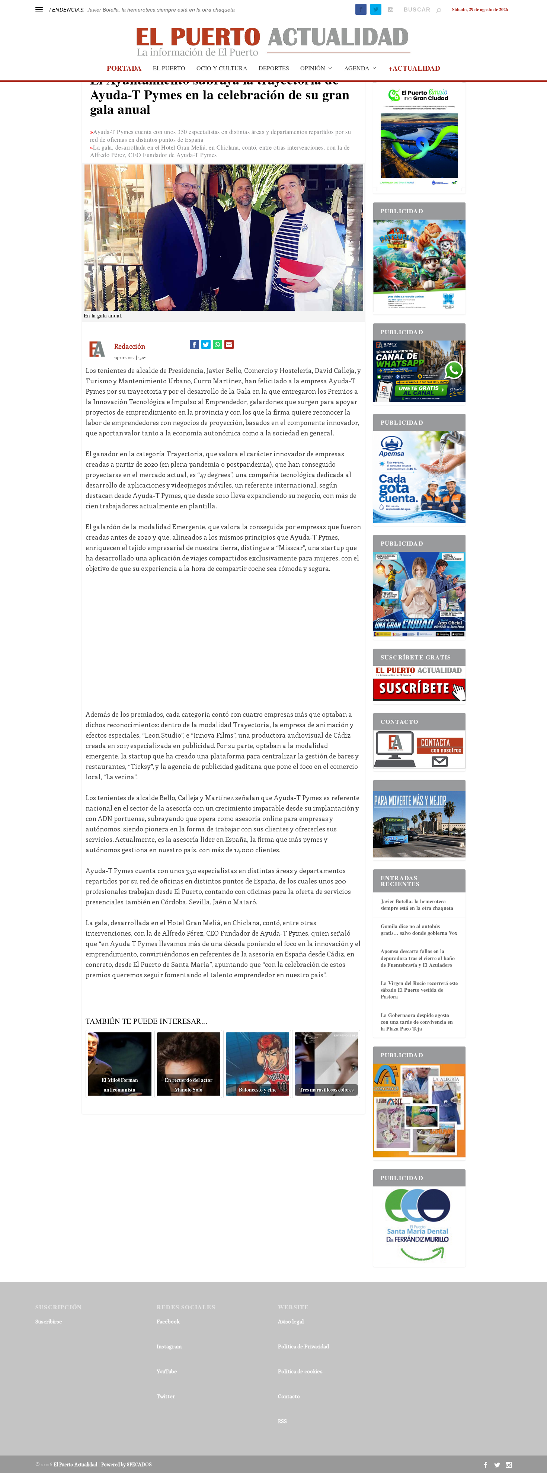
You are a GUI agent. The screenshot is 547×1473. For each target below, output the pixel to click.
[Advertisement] (223, 636)
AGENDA (357, 68)
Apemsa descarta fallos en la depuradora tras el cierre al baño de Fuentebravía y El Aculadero (418, 957)
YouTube (167, 1371)
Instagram (169, 1346)
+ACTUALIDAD (414, 69)
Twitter (166, 1396)
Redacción (129, 346)
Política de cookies (300, 1371)
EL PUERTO (169, 68)
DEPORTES (274, 68)
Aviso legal (291, 1321)
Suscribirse (48, 1321)
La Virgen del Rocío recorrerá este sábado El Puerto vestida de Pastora (419, 989)
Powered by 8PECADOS (126, 1464)
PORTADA (124, 69)
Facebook (168, 1321)
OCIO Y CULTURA (221, 68)
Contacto (289, 1396)
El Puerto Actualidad (75, 1464)
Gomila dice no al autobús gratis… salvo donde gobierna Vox (419, 929)
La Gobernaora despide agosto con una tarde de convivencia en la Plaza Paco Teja (417, 1021)
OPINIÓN (312, 68)
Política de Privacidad (303, 1346)
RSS (282, 1421)
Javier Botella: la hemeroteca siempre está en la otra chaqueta (161, 10)
